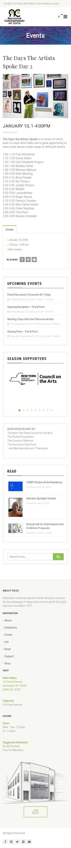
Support (9, 656)
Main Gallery (15, 249)
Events (8, 634)
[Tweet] (28, 259)
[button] (19, 410)
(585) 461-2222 (12, 689)
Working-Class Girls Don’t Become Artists (30, 319)
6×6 (7, 641)
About (8, 620)
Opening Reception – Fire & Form (26, 306)
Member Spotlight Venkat (41, 498)
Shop (8, 663)
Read (8, 649)
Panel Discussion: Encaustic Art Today (29, 294)
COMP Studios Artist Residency (44, 482)
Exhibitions (11, 627)
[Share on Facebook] (22, 259)
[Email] (34, 259)
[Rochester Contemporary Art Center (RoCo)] (14, 16)
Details (9, 229)
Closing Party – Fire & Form (22, 331)
